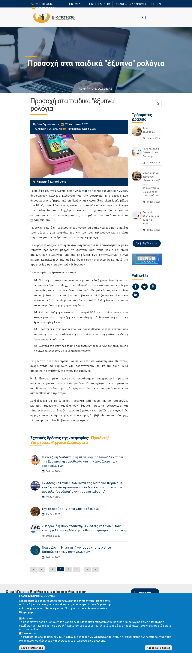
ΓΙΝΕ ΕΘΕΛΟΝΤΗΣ (105, 3)
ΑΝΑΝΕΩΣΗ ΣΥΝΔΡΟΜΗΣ (133, 3)
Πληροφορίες (27, 612)
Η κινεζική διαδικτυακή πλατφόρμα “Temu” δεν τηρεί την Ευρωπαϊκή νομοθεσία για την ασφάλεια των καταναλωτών (82, 461)
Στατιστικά (29, 633)
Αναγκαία (28, 618)
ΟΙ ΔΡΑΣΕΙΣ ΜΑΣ (102, 88)
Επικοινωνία (142, 592)
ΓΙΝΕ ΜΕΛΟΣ (84, 3)
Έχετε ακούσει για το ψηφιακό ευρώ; (70, 509)
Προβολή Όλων (144, 243)
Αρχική (83, 88)
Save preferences (32, 647)
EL (153, 4)
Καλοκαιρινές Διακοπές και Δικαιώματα (150, 152)
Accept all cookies (158, 647)
